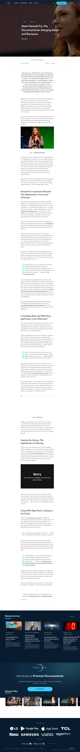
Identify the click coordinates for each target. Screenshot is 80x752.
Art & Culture (48, 634)
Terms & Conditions (25, 748)
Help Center (32, 748)
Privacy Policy (17, 748)
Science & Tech (32, 21)
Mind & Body (9, 634)
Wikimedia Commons (39, 152)
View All (72, 616)
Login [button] (71, 3)
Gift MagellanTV (8, 748)
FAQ (13, 748)
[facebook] (51, 63)
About (36, 748)
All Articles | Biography (18, 136)
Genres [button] (30, 3)
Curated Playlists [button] (23, 3)
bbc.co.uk (40, 417)
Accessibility (41, 748)
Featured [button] (16, 3)
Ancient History (68, 634)
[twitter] (53, 63)
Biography (24, 21)
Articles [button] (36, 3)
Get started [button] (61, 3)
